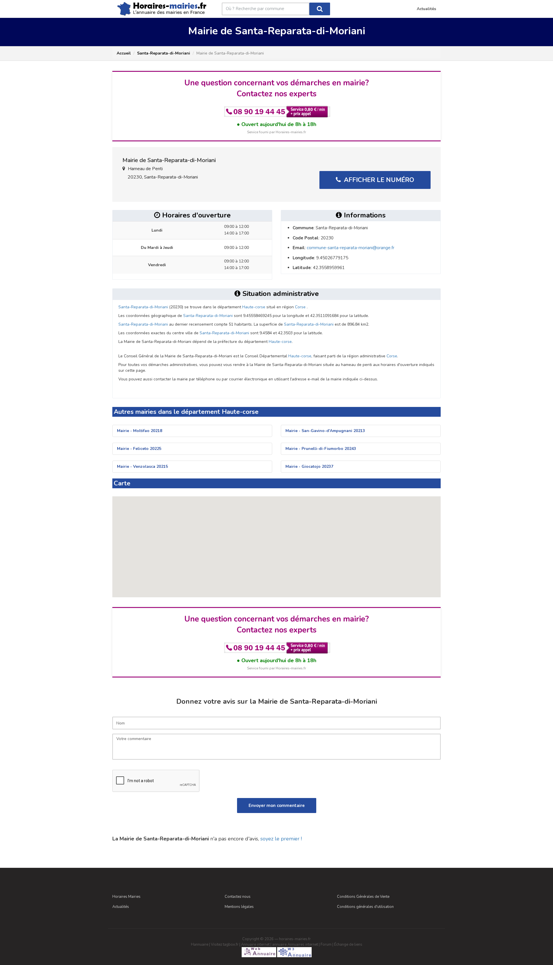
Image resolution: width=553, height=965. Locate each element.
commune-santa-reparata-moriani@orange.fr (350, 248)
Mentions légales (239, 906)
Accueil (124, 53)
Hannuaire (199, 944)
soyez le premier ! (281, 838)
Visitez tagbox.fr (224, 944)
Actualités (120, 906)
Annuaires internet (302, 944)
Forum (326, 944)
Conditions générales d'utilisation (365, 906)
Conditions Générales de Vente (363, 896)
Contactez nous (238, 896)
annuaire (279, 944)
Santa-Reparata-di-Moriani (163, 53)
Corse (300, 307)
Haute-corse (253, 307)
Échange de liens (348, 944)
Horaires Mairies (126, 896)
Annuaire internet (255, 944)
